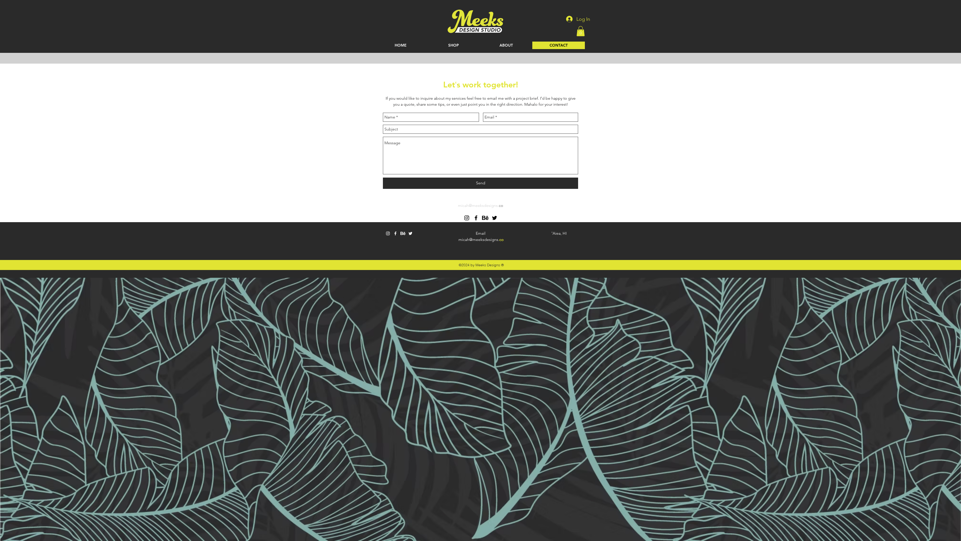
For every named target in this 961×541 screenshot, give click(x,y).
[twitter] (494, 218)
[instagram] (466, 218)
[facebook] (476, 218)
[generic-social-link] (485, 218)
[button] (580, 31)
